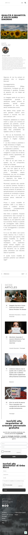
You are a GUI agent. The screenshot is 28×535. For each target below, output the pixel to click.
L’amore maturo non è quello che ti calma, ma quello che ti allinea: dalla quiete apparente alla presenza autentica (17, 372)
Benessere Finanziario (15, 314)
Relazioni (11, 382)
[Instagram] (3, 506)
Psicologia (22, 348)
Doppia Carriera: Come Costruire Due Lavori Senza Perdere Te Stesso (17, 307)
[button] (22, 3)
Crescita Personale (14, 348)
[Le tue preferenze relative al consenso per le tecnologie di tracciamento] (25, 532)
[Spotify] (7, 506)
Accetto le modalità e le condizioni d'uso (14, 480)
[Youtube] (5, 506)
